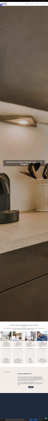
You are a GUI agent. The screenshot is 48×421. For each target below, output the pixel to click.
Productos (36, 3)
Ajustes (40, 419)
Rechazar (35, 419)
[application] (33, 3)
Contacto (41, 3)
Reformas (31, 3)
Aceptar (31, 419)
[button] (1, 5)
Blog (45, 3)
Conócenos (27, 3)
